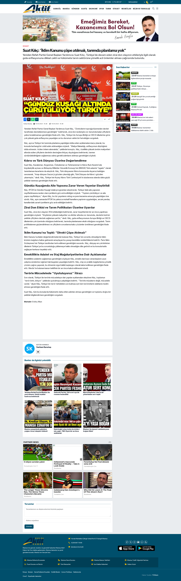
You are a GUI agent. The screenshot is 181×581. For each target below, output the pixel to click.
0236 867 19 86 (76, 543)
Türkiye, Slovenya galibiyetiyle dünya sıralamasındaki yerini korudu (142, 87)
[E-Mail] (38, 352)
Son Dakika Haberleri (101, 564)
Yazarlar (29, 2)
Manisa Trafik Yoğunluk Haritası (137, 560)
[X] (130, 542)
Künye (25, 572)
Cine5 (25, 576)
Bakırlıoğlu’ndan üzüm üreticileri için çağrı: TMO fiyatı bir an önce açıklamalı (67, 431)
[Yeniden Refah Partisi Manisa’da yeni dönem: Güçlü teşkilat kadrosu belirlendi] (38, 377)
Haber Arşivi (131, 564)
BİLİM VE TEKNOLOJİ (141, 9)
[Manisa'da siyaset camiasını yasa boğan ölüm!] (97, 414)
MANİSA (66, 9)
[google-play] (146, 548)
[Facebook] (127, 542)
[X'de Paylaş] (29, 119)
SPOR (101, 9)
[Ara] (153, 8)
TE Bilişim (155, 575)
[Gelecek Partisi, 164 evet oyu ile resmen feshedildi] (67, 377)
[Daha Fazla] (37, 119)
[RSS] (145, 542)
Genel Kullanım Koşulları (42, 572)
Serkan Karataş (28, 124)
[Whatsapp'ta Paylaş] (33, 119)
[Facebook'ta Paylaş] (25, 119)
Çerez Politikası (66, 572)
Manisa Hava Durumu (68, 560)
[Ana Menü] (157, 8)
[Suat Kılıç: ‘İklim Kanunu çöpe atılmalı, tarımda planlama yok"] (67, 90)
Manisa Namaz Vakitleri (102, 560)
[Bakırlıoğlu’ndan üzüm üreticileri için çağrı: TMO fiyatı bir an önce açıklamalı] (67, 414)
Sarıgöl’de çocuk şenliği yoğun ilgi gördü (143, 98)
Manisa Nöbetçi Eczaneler (36, 560)
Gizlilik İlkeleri (55, 572)
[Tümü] (155, 67)
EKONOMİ (93, 9)
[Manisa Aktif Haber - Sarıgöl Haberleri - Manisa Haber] (37, 8)
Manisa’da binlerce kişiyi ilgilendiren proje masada (143, 77)
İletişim (30, 572)
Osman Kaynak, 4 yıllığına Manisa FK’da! (143, 108)
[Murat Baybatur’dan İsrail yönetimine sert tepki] (97, 377)
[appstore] (126, 548)
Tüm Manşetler (65, 564)
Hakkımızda (77, 572)
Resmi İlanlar (41, 2)
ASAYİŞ (84, 9)
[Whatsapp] (142, 542)
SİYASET (116, 9)
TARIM (108, 9)
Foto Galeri (54, 2)
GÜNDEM (75, 9)
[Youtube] (138, 542)
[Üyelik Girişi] (157, 2)
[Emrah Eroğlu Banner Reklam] (90, 28)
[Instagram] (134, 542)
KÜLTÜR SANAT (137, 114)
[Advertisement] (67, 321)
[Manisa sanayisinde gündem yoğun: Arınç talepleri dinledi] (38, 414)
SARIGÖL (57, 9)
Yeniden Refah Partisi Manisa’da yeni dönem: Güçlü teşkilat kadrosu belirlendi (37, 394)
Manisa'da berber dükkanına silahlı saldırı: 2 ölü (142, 129)
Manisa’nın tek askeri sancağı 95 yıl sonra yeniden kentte (142, 118)
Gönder (29, 526)
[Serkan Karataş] (30, 349)
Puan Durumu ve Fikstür (35, 564)
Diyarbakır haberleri (34, 576)
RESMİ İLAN (126, 9)
